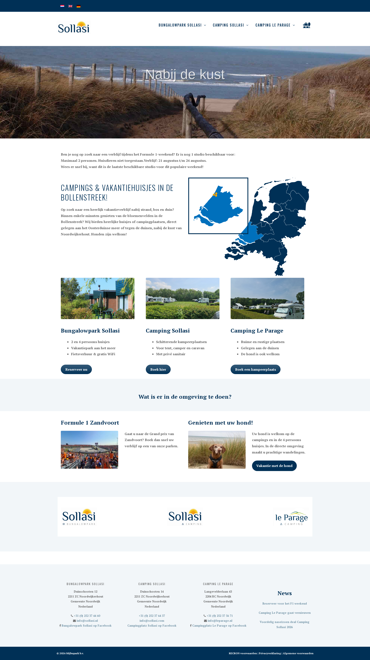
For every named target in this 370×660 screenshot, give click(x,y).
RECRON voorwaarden (243, 653)
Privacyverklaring (270, 653)
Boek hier (158, 369)
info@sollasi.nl (87, 621)
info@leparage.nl (219, 621)
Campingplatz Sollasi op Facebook (151, 625)
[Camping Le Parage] (214, 195)
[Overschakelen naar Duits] (79, 6)
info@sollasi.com (152, 621)
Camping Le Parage (273, 25)
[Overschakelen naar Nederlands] (62, 6)
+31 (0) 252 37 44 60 (86, 616)
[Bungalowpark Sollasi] (216, 196)
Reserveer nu (76, 369)
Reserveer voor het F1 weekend (285, 603)
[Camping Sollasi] (216, 193)
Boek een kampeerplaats (255, 369)
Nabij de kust (185, 74)
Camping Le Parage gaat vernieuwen (285, 613)
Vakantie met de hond (274, 465)
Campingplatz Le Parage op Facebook (218, 625)
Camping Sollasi (228, 25)
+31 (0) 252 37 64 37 (152, 616)
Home (306, 25)
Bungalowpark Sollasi (180, 25)
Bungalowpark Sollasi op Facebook (86, 625)
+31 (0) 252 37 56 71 (219, 616)
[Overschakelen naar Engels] (70, 6)
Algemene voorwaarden (298, 653)
